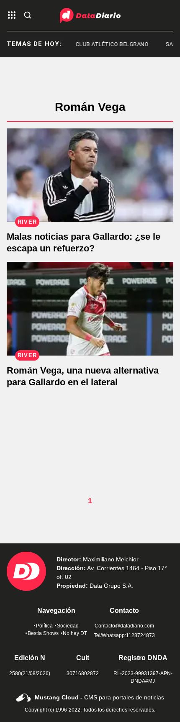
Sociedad (68, 626)
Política (44, 626)
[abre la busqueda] (27, 15)
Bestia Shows (43, 633)
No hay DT (75, 633)
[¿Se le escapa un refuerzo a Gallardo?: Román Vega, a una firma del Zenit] (90, 175)
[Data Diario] (90, 15)
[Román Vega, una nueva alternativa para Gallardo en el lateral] (90, 308)
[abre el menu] (12, 15)
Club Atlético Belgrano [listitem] (108, 44)
